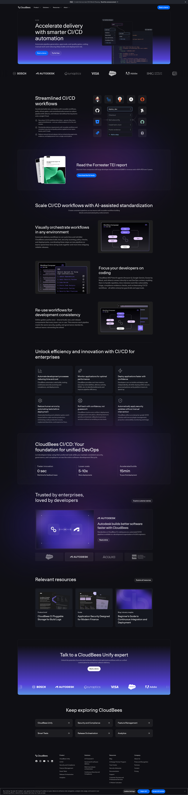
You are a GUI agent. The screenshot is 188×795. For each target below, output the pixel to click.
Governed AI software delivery (91, 763)
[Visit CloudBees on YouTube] (44, 761)
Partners (137, 765)
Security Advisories (115, 768)
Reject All (144, 791)
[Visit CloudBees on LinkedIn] (52, 761)
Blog (110, 759)
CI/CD (61, 762)
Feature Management (66, 768)
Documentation (114, 771)
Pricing (136, 771)
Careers (136, 768)
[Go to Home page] (24, 7)
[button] (37, 7)
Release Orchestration (66, 774)
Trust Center (113, 765)
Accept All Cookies (158, 791)
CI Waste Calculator (115, 782)
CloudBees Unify (65, 759)
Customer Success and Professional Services (116, 778)
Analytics (62, 777)
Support (111, 774)
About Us (137, 759)
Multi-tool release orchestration (90, 768)
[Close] (185, 791)
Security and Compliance (67, 765)
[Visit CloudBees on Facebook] (36, 761)
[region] (94, 791)
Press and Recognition (141, 762)
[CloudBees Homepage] (41, 755)
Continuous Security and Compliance (92, 773)
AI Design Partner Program (117, 762)
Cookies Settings (129, 791)
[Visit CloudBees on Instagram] (40, 761)
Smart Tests (63, 771)
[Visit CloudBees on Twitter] (48, 761)
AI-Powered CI (89, 759)
